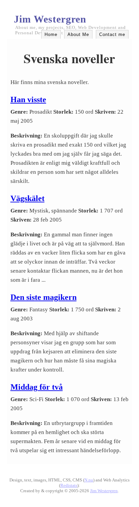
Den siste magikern (43, 297)
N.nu (88, 479)
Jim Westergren (50, 19)
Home (51, 34)
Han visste (28, 99)
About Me (78, 34)
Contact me (112, 34)
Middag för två (36, 387)
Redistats (68, 485)
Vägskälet (27, 198)
